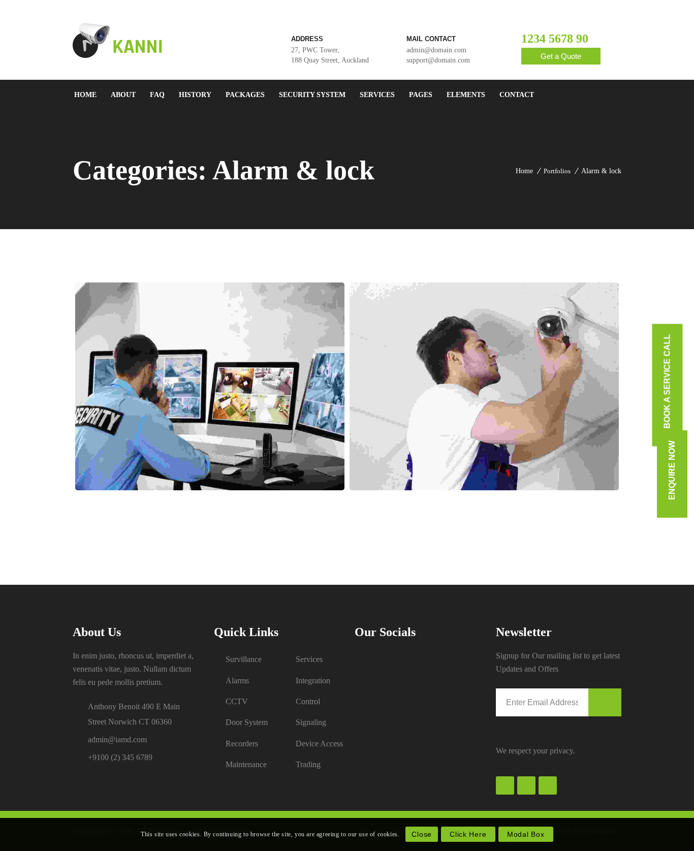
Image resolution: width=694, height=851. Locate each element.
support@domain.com (438, 60)
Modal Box (525, 834)
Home (524, 171)
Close (422, 834)
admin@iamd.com (117, 739)
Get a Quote (561, 56)
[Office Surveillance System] (484, 386)
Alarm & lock (601, 171)
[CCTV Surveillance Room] (210, 386)
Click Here (468, 834)
